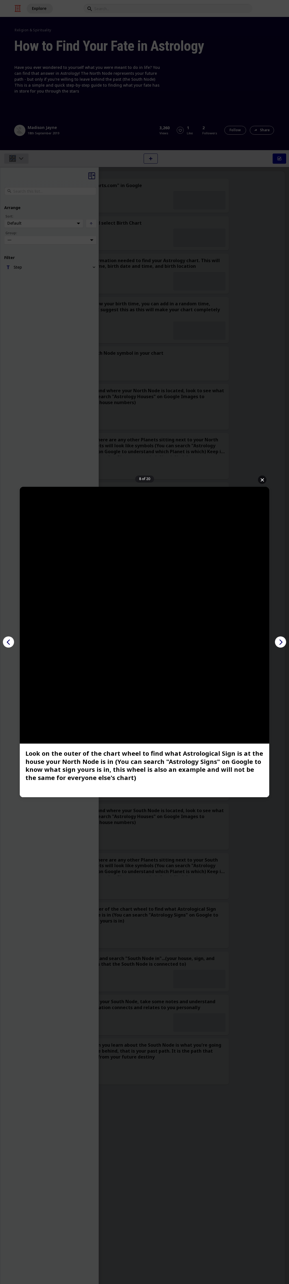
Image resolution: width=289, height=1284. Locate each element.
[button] (8, 642)
